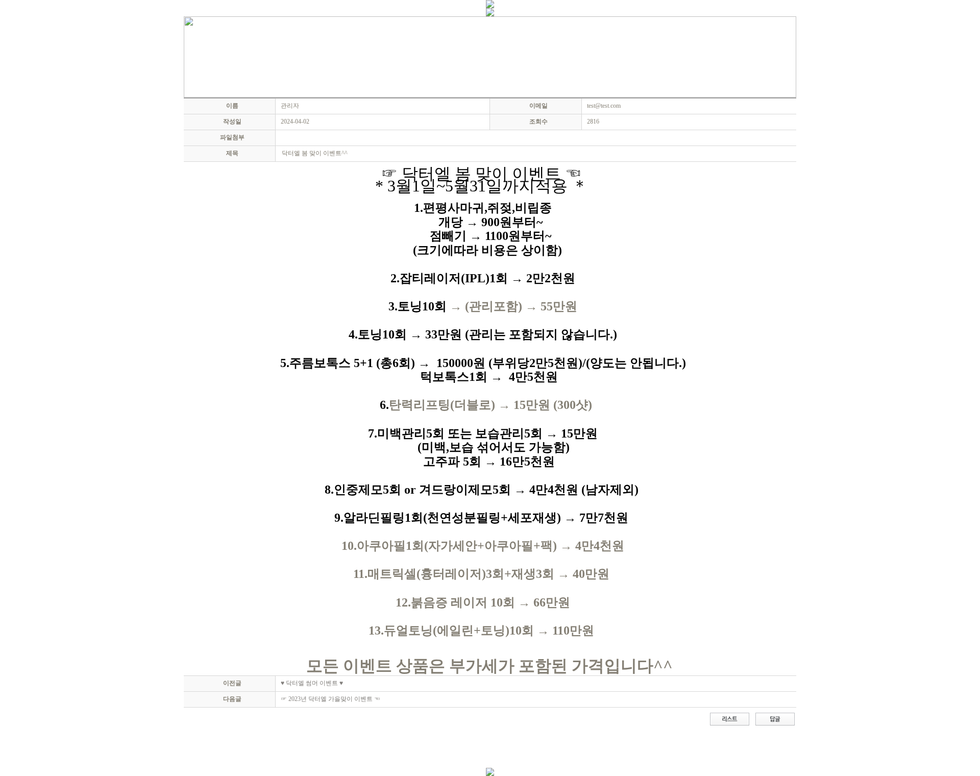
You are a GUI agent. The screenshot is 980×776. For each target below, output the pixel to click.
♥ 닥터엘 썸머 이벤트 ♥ (312, 683)
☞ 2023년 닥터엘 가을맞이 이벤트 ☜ (330, 698)
